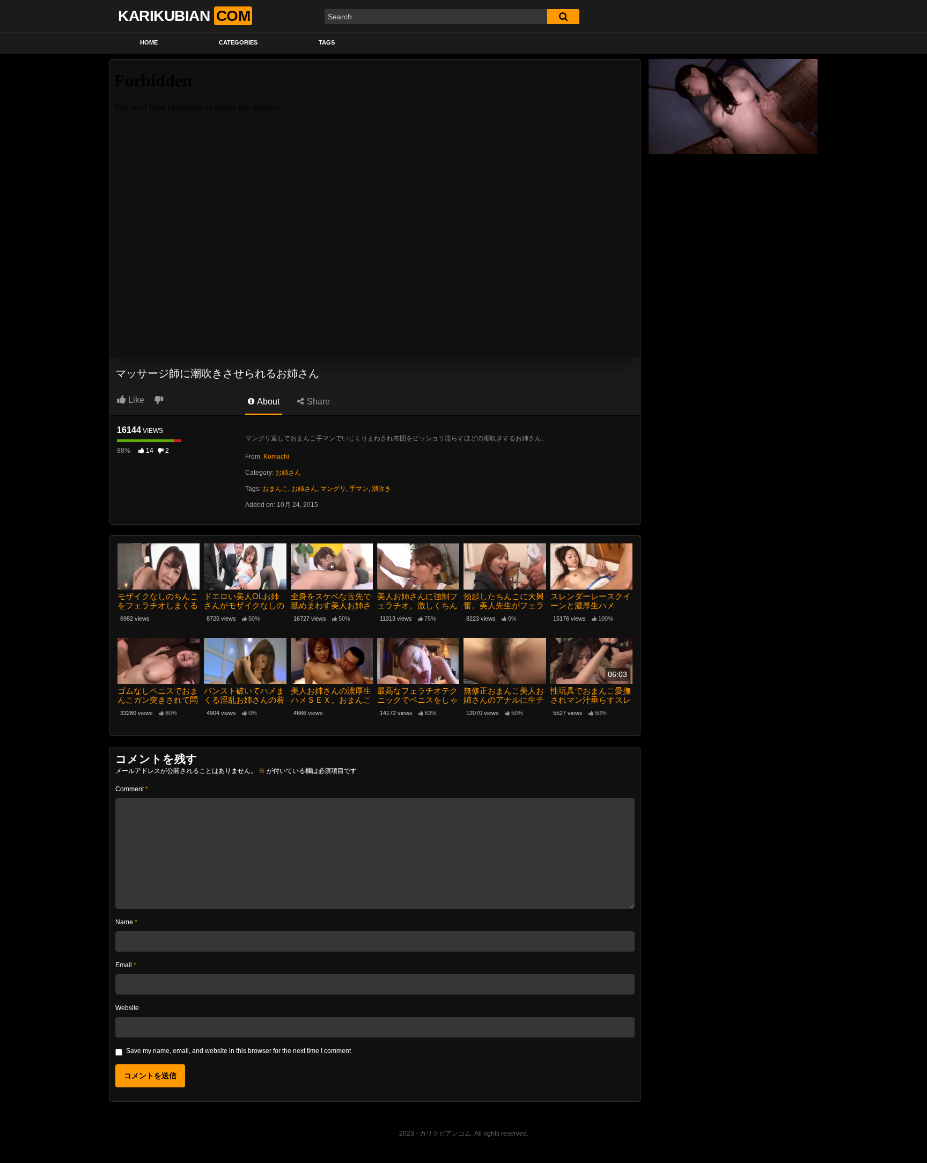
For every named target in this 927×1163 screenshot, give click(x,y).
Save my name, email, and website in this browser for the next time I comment (238, 1051)
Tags (327, 42)
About (267, 401)
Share (317, 401)
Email (125, 965)
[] (563, 16)
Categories (238, 42)
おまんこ (275, 488)
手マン (359, 488)
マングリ (333, 488)
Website (127, 1008)
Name (126, 922)
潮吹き (381, 488)
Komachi (276, 456)
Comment (131, 789)
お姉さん (288, 472)
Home (149, 42)
